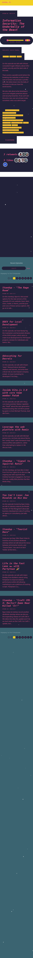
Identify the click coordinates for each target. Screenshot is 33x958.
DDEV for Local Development (12, 323)
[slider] (15, 40)
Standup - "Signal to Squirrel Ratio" (16, 462)
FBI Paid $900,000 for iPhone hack (12, 127)
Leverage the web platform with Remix (15, 428)
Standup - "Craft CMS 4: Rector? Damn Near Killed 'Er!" (16, 603)
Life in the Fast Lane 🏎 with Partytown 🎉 (13, 566)
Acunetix (26, 122)
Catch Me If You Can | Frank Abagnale (12, 120)
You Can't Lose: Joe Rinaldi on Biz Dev (15, 496)
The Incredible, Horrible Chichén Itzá (13, 132)
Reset (28, 268)
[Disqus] (16, 197)
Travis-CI (14, 125)
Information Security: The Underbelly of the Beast (13, 25)
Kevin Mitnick (6, 122)
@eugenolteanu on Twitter (12, 110)
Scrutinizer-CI (7, 125)
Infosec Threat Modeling (9, 112)
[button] (4, 40)
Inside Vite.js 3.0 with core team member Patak (14, 393)
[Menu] (30, 2)
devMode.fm (6, 2)
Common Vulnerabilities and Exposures (12, 115)
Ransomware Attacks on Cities (10, 130)
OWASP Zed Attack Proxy (9, 117)
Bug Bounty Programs (17, 122)
